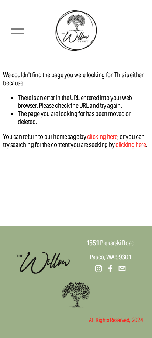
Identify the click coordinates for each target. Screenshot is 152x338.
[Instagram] (98, 268)
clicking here (102, 136)
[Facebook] (110, 268)
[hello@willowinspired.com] (122, 268)
